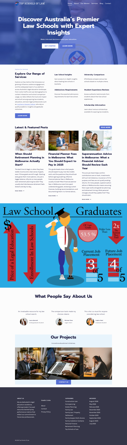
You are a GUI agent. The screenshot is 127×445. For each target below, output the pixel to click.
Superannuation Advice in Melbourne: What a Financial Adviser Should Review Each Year (97, 161)
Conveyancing (70, 404)
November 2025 (94, 412)
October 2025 (93, 415)
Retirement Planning (72, 426)
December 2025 (94, 410)
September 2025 (95, 418)
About (76, 3)
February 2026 (94, 407)
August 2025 (93, 421)
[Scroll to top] (123, 442)
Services (94, 3)
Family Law (69, 410)
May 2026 (92, 404)
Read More (19, 191)
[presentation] (30, 141)
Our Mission (85, 3)
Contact (108, 3)
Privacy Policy (46, 412)
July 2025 (92, 424)
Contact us (63, 382)
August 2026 (93, 401)
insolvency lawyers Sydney (26, 104)
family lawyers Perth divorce (75, 418)
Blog (101, 3)
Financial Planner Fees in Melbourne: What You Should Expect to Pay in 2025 (62, 159)
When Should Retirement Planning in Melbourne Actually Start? (29, 159)
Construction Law (71, 401)
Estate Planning (70, 407)
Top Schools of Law (71, 429)
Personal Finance (71, 424)
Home (70, 3)
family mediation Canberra (74, 421)
